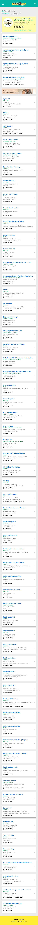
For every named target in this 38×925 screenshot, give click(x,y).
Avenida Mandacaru (9, 40)
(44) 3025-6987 (7, 761)
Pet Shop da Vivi (9, 617)
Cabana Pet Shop (9, 181)
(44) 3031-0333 (7, 815)
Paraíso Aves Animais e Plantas (14, 508)
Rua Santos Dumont (8, 620)
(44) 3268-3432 (18, 26)
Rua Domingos (7, 593)
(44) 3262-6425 (7, 43)
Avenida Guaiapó (8, 238)
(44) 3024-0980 (7, 256)
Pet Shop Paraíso (9, 672)
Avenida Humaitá (8, 320)
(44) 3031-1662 (7, 788)
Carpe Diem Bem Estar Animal (13, 221)
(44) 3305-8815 (7, 283)
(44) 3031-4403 (7, 297)
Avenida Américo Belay (9, 538)
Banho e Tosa (7, 155)
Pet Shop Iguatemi (10, 644)
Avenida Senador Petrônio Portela (12, 579)
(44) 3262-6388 (7, 638)
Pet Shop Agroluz (9, 522)
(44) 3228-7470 (7, 801)
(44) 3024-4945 (7, 583)
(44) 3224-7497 (7, 420)
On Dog (6, 481)
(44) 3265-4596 (7, 215)
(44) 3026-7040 (7, 706)
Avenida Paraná (7, 634)
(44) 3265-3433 (7, 501)
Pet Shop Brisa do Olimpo (12, 576)
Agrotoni (6, 99)
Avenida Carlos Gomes (9, 757)
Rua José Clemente (8, 825)
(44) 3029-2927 (7, 897)
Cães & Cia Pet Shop (10, 194)
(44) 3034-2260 (7, 188)
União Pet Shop (8, 849)
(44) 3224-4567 (7, 515)
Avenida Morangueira (9, 53)
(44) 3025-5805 (7, 747)
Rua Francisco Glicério (9, 116)
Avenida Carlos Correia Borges (11, 225)
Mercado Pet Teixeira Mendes (14, 453)
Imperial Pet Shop (9, 385)
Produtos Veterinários (15, 38)
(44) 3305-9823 (7, 229)
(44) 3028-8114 (7, 392)
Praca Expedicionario (9, 197)
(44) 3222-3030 (7, 119)
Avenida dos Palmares (20, 22)
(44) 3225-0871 (7, 324)
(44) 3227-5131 (7, 624)
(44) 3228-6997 (7, 447)
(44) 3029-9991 (7, 242)
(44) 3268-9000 (7, 474)
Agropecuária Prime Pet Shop (24, 19)
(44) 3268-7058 (7, 433)
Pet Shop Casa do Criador (12, 590)
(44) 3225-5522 (7, 829)
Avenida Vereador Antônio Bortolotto (13, 648)
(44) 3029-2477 (7, 720)
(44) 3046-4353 (7, 870)
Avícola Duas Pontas (10, 140)
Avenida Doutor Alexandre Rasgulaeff (13, 388)
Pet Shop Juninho (9, 658)
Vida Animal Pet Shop (10, 876)
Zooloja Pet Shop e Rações (12, 903)
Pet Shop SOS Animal (10, 699)
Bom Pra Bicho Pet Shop (11, 167)
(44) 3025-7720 (7, 542)
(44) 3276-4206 (7, 651)
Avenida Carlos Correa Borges (11, 170)
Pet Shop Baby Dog (10, 535)
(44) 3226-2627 (18, 897)
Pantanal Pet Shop (10, 494)
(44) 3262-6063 (7, 201)
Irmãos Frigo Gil (8, 399)
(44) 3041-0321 (7, 692)
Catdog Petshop (9, 235)
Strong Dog (7, 808)
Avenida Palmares (8, 443)
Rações (11, 51)
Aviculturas (6, 141)
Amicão (5, 112)
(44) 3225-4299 (7, 174)
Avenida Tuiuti (7, 102)
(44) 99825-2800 (19, 706)
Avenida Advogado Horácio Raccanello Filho (15, 566)
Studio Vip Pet (8, 822)
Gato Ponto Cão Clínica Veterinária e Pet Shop (19, 358)
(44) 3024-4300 (7, 488)
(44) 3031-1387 (7, 733)
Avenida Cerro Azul (8, 484)
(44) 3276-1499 (7, 406)
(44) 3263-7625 (7, 774)
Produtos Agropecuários (27, 20)
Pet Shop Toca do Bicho (11, 713)
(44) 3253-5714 (7, 529)
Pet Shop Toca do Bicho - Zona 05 (15, 753)
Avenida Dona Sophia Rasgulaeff (12, 429)
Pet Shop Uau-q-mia (10, 767)
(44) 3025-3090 (7, 365)
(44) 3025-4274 (7, 133)
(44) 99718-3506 (19, 501)
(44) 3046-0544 (7, 610)
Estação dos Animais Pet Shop (14, 344)
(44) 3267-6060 (7, 147)
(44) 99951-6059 (19, 788)
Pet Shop (16, 20)
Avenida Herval (7, 252)
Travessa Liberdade (8, 729)
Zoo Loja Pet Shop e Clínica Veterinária (17, 890)
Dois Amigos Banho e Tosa (12, 331)
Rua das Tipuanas (8, 266)
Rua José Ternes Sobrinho (10, 470)
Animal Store (7, 126)
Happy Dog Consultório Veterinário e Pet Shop (20, 372)
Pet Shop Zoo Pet (9, 781)
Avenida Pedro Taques (9, 143)
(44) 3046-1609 (7, 310)
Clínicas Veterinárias (9, 278)
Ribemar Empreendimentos (13, 794)
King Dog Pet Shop (10, 412)
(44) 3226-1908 (7, 379)
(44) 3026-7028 (7, 160)
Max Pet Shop (8, 426)
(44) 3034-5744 (7, 597)
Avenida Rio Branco (8, 279)
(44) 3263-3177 (7, 57)
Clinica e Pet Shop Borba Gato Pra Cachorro (18, 262)
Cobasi (5, 290)
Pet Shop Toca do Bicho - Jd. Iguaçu (15, 740)
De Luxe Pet (7, 303)
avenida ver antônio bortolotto (11, 402)
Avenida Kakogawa (8, 184)
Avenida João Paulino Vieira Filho (12, 293)
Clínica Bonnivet (9, 249)
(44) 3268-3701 (7, 679)
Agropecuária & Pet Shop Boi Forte (15, 50)
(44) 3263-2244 (7, 351)
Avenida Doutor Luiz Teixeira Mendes (13, 457)
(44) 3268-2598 (7, 106)
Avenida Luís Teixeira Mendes (11, 416)
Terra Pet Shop (8, 835)
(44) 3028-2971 (7, 842)
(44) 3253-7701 (7, 665)
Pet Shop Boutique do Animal (13, 549)
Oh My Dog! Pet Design (11, 467)
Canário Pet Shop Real (11, 208)
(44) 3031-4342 (7, 883)
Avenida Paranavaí (8, 511)
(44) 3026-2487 (7, 338)
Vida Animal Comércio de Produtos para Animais (20, 863)
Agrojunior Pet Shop (10, 36)
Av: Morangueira (7, 839)
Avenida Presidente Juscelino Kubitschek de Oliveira (17, 702)
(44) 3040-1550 (7, 270)
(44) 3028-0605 (18, 133)
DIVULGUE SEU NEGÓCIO (19, 920)
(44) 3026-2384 (7, 460)
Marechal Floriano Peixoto (10, 129)
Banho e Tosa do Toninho (12, 153)
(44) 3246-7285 (7, 856)
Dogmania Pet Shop (10, 317)
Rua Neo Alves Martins (9, 157)
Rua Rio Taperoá (8, 661)
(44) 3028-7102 (7, 556)
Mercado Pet (7, 440)
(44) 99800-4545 (19, 28)
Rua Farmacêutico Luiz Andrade (12, 307)
